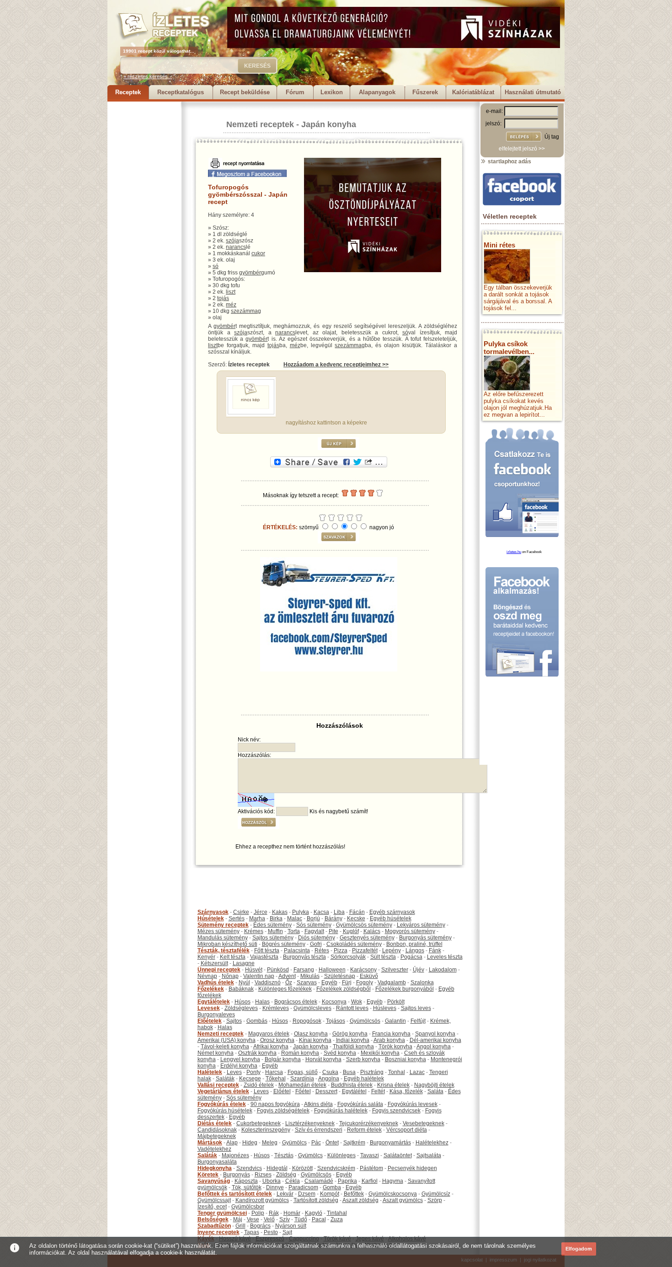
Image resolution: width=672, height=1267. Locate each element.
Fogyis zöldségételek (283, 1110)
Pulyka (300, 912)
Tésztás (283, 1155)
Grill (240, 1226)
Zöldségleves (241, 1008)
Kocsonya (334, 1002)
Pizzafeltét (365, 950)
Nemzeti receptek (260, 124)
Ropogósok (307, 1021)
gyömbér (250, 272)
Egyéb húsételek (390, 918)
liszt (230, 292)
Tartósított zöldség (315, 1200)
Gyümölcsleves (312, 1008)
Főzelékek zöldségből (343, 989)
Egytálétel (354, 1091)
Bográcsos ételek (295, 1002)
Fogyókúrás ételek (221, 1104)
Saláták (225, 1078)
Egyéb (329, 982)
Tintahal (337, 1213)
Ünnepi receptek (218, 969)
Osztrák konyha (257, 1053)
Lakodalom (443, 969)
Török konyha (395, 1046)
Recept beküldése (245, 92)
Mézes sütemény (218, 931)
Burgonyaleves (216, 1014)
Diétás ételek (214, 1123)
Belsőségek (213, 1219)
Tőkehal (276, 1078)
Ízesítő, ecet (212, 1206)
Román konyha (300, 1053)
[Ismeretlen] (251, 412)
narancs (236, 247)
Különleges (341, 1155)
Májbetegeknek (216, 1136)
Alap (232, 1142)
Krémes (253, 931)
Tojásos (335, 1021)
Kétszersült (214, 963)
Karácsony (363, 969)
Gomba (332, 1187)
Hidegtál (277, 1168)
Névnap (207, 976)
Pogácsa (411, 957)
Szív (284, 1219)
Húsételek (210, 918)
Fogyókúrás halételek (341, 1110)
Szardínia (302, 1078)
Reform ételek (364, 1130)
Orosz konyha (277, 1040)
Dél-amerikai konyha (435, 1040)
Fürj (347, 982)
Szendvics (249, 1168)
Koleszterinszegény (265, 1130)
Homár (291, 1213)
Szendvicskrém (336, 1168)
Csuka (330, 1072)
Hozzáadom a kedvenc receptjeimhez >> (336, 364)
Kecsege (250, 1078)
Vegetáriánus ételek (223, 1091)
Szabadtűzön (214, 1226)
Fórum (295, 92)
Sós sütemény (313, 925)
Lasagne (244, 963)
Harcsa (274, 1072)
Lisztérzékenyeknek (310, 1123)
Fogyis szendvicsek (396, 1110)
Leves (234, 1072)
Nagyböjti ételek (434, 1085)
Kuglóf (351, 931)
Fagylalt (314, 931)
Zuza (337, 1219)
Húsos (243, 1002)
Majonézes (235, 1155)
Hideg (249, 1142)
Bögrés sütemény (283, 944)
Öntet (332, 1142)
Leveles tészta (445, 957)
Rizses (263, 1174)
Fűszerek (425, 92)
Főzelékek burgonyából (404, 989)
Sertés (237, 918)
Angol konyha (433, 1046)
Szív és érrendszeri (318, 1130)
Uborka (271, 1181)
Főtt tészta (266, 950)
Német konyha (215, 1053)
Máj (237, 1219)
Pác (316, 1142)
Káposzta (246, 1181)
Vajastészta (264, 957)
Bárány (333, 918)
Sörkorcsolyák (348, 957)
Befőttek (354, 1194)
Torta (294, 931)
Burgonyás (236, 1174)
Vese (253, 1219)
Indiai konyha (352, 1040)
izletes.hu (514, 552)
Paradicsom (303, 1187)
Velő (269, 1219)
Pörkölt (396, 1002)
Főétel (303, 1091)
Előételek (209, 1021)
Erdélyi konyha (238, 1066)
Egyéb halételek (364, 1078)
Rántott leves (352, 1008)
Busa (349, 1072)
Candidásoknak (217, 1130)
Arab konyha (389, 1040)
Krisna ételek (393, 1085)
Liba (339, 912)
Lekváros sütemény (421, 925)
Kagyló (313, 1213)
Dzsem (306, 1194)
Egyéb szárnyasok (392, 912)
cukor (258, 253)
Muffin (275, 931)
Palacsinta (297, 950)
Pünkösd (278, 969)
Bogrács (260, 1226)
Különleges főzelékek (285, 989)
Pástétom (371, 1168)
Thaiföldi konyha (353, 1046)
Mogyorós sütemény (410, 931)
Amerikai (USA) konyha (226, 1040)
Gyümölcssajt (214, 1200)
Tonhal (396, 1072)
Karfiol (370, 1181)
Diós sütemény (316, 937)
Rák (274, 1213)
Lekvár (285, 1194)
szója (232, 240)
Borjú (313, 918)
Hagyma (392, 1181)
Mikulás (310, 976)
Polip (257, 1213)
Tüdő (300, 1219)
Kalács (371, 931)
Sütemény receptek (223, 925)
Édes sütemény (272, 925)
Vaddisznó (268, 982)
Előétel (282, 1091)
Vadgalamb (392, 982)
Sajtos (234, 1021)
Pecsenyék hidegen (412, 1168)
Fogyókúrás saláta (360, 1104)
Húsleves (384, 1008)
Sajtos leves (416, 1008)
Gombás (256, 1021)
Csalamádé (318, 1181)
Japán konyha (328, 124)
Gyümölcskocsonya (392, 1194)
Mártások (209, 1142)
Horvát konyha (323, 1059)
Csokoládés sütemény (354, 944)
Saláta (435, 1091)
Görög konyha (350, 1034)
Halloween (332, 969)
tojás (223, 298)
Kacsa (321, 912)
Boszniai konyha (405, 1059)
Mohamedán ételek (302, 1085)
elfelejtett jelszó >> (522, 148)
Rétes (322, 950)
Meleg (269, 1142)
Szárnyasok (213, 912)
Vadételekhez (214, 1149)
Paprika (347, 1181)
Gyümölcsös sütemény (364, 925)
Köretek (208, 1174)
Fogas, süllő (303, 1072)
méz (231, 304)
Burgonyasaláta (217, 1162)
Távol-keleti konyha (225, 1046)
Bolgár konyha (283, 1059)
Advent (287, 976)
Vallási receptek (218, 1085)
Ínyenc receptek (218, 1232)
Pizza (340, 950)
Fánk (435, 950)
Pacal (319, 1219)
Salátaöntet (398, 1155)
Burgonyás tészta (304, 957)
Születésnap (339, 976)
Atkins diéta (318, 1104)
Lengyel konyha (240, 1059)
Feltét (378, 1091)
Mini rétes (499, 245)
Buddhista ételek (352, 1085)
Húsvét (253, 969)
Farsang (303, 969)
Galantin (395, 1021)
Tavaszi (369, 1155)
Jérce (260, 912)
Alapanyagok (377, 92)
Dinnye (275, 1187)
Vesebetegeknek (423, 1123)
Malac (294, 918)
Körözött (302, 1168)
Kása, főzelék (406, 1091)
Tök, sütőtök (246, 1187)
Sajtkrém (354, 1142)
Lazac (417, 1072)
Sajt (287, 1232)
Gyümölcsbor (247, 1206)
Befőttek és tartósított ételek (234, 1194)
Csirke (241, 912)
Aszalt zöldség (360, 1200)
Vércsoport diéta (406, 1130)
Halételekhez (432, 1142)
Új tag (551, 137)
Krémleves (275, 1008)
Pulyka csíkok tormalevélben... (509, 347)
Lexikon (331, 92)
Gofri (316, 944)
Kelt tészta (232, 957)
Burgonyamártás (390, 1142)
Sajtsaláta (428, 1155)
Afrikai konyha (270, 1046)
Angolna (328, 1078)
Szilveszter (394, 969)
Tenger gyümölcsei (222, 1213)
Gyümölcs (294, 1142)
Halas (262, 1002)
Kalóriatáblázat (473, 92)
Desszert (326, 1091)
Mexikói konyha (380, 1053)
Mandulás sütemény (222, 937)
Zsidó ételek (259, 1085)
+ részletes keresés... (147, 76)
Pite (333, 931)
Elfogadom (578, 1248)
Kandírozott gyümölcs (262, 1200)
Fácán (357, 912)
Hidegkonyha (214, 1168)
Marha (257, 918)
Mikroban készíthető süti (227, 944)
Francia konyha (391, 1034)
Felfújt (418, 1021)
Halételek (209, 1072)
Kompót (329, 1194)
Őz (288, 982)
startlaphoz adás (508, 161)
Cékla (292, 1181)
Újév (418, 969)
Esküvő (369, 976)
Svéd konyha (340, 1053)
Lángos (414, 950)
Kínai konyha (315, 1040)
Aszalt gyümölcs (403, 1200)
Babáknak (241, 989)
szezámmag (246, 311)
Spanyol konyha (435, 1034)
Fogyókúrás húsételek (224, 1110)
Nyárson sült (290, 1226)
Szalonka (422, 982)
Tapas (251, 1232)
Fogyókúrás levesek (412, 1104)
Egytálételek (213, 1002)
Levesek (208, 1008)
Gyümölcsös (365, 1021)
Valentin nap (258, 976)
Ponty (253, 1072)
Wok (356, 1002)
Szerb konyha (363, 1059)
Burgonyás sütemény (425, 937)
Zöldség (286, 1174)
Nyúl (244, 982)
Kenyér (206, 957)
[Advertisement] (144, 239)
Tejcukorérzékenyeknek (368, 1123)
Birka (276, 918)
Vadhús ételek (215, 982)
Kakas (280, 912)
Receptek (128, 92)
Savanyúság (213, 1181)
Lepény (391, 950)
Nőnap (230, 976)
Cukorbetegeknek (258, 1123)
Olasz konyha (311, 1034)
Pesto (271, 1232)
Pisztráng (372, 1072)
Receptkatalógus (180, 92)
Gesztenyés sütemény (367, 937)
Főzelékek (210, 989)
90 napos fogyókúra (275, 1104)
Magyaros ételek (268, 1034)
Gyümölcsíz (435, 1194)
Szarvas (307, 982)
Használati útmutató (533, 92)
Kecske (356, 918)
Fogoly (364, 982)
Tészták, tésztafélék (223, 950)
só (216, 266)
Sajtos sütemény (272, 937)
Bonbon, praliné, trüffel (414, 944)
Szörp (434, 1200)
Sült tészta (383, 957)
